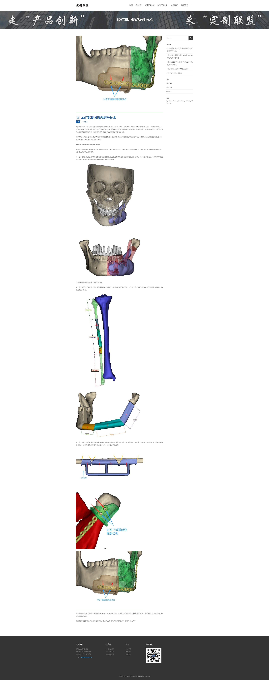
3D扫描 (169, 87)
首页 (131, 5)
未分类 (169, 91)
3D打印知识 (162, 5)
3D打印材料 (149, 5)
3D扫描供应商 (110, 652)
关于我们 (174, 5)
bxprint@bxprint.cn (86, 657)
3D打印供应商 (110, 649)
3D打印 (86, 122)
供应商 (139, 5)
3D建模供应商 (110, 654)
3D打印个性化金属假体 (175, 73)
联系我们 (185, 5)
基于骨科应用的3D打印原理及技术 (178, 69)
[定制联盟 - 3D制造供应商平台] (82, 5)
